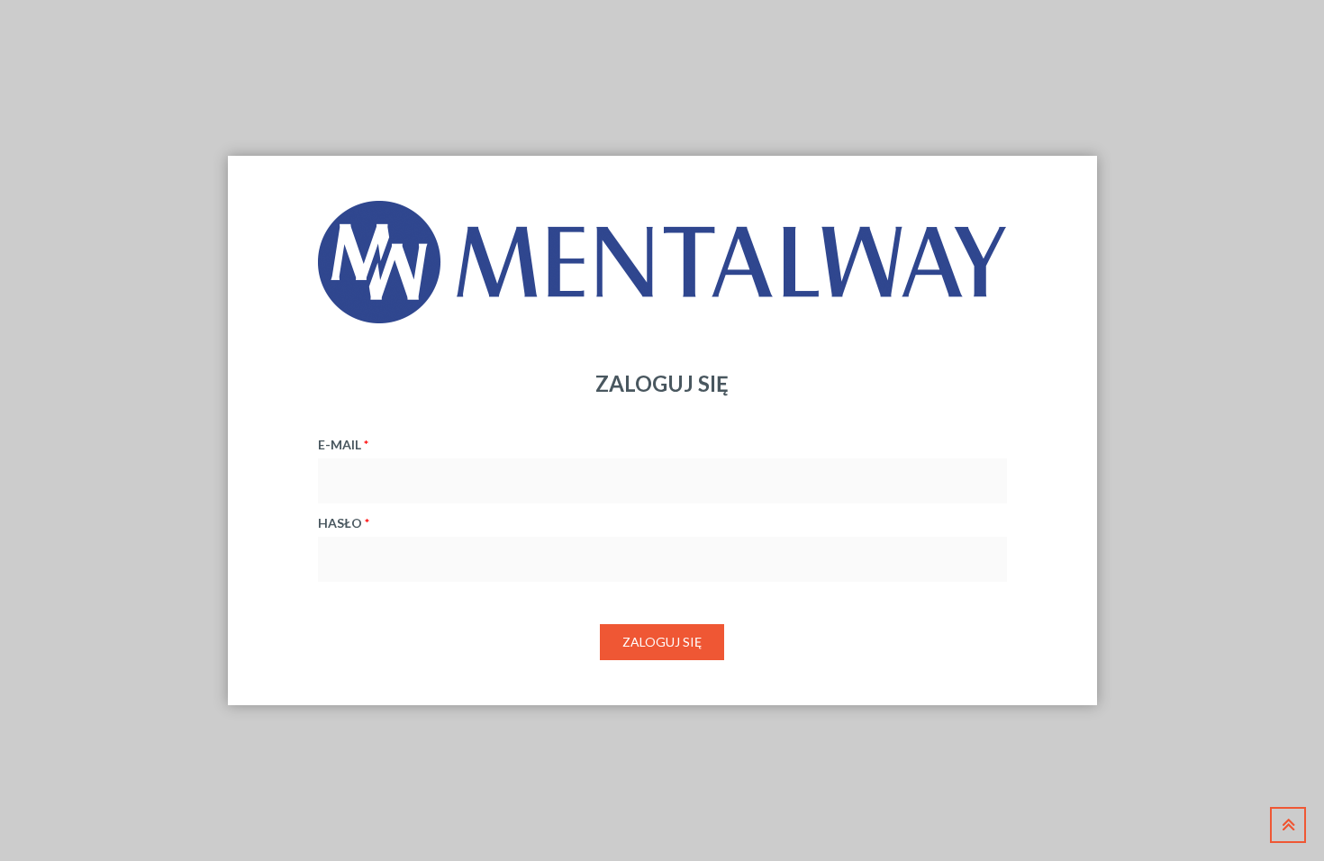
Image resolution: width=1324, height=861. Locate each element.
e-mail (343, 444)
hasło (343, 522)
